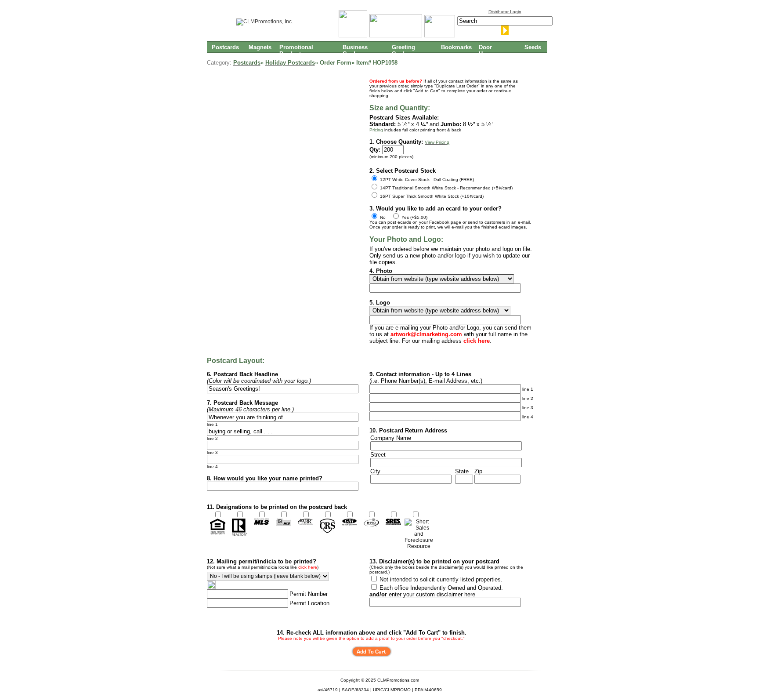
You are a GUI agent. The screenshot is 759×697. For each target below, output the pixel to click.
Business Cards (355, 50)
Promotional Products (296, 50)
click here (307, 567)
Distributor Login (504, 11)
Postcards (225, 47)
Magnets (260, 47)
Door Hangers (490, 50)
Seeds (532, 47)
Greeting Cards (403, 50)
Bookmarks (456, 47)
